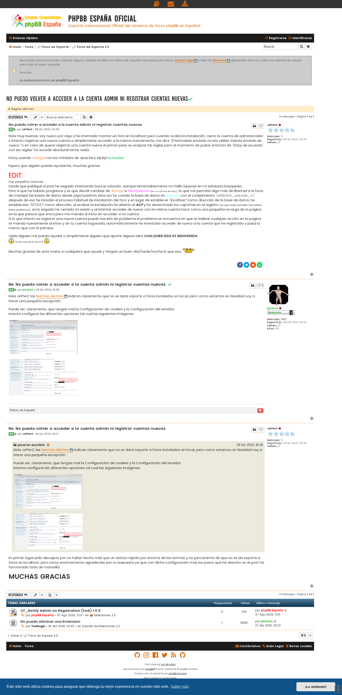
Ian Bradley (168, 664)
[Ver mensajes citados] (48, 445)
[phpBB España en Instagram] (146, 655)
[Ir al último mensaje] (285, 610)
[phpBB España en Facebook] (155, 655)
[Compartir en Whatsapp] (259, 265)
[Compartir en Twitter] (246, 265)
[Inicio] (36, 21)
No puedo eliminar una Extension (50, 621)
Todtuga (38, 626)
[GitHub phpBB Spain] (137, 655)
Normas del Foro (50, 296)
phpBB (149, 669)
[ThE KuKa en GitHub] (183, 655)
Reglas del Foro (22, 109)
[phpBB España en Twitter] (165, 655)
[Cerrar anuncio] (311, 56)
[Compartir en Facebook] (240, 265)
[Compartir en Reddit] (253, 265)
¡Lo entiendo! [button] (316, 686)
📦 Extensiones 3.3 (102, 615)
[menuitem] (157, 4)
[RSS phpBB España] (174, 655)
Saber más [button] (180, 686)
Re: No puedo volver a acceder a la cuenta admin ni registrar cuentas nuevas (90, 284)
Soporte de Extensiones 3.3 (101, 626)
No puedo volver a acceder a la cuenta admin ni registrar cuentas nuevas (97, 98)
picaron (272, 308)
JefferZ (272, 125)
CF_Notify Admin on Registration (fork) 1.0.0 (60, 610)
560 (283, 319)
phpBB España (42, 615)
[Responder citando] (254, 126)
